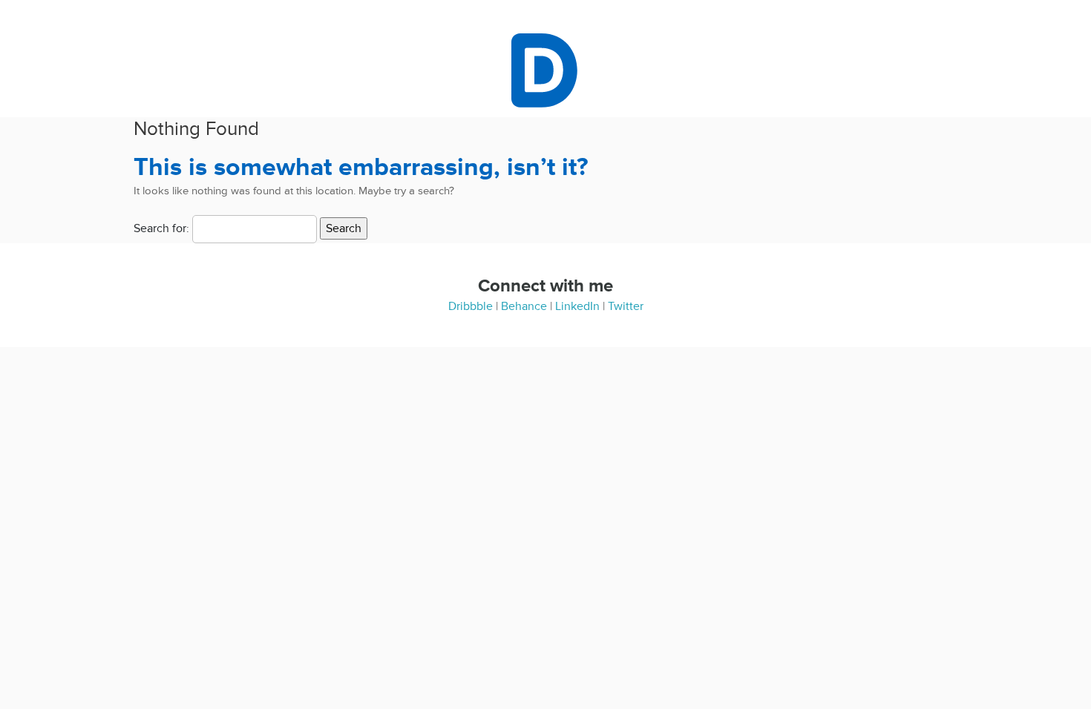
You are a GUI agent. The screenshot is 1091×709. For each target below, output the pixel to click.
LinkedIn (577, 306)
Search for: (161, 228)
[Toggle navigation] (502, 70)
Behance (524, 306)
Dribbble (470, 306)
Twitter (625, 306)
